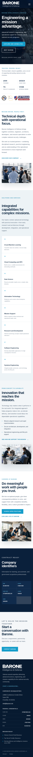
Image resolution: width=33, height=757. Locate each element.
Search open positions (12, 511)
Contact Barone (10, 649)
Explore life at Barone (12, 516)
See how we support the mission (15, 439)
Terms (11, 754)
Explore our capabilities (13, 44)
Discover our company (11, 158)
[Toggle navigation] (29, 4)
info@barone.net (8, 703)
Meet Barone (8, 50)
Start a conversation (11, 686)
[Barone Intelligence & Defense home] (11, 4)
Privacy (5, 754)
